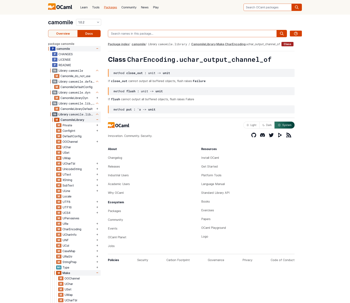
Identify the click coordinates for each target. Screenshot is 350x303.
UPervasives (71, 218)
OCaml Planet (117, 237)
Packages (110, 7)
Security (142, 260)
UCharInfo (70, 234)
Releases (114, 166)
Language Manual (213, 184)
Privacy (247, 260)
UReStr (67, 256)
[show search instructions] (296, 33)
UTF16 (67, 207)
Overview (63, 33)
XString (67, 180)
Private (67, 125)
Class (287, 44)
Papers (206, 219)
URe (65, 224)
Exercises (207, 210)
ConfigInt (69, 131)
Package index (118, 44)
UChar (67, 147)
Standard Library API (215, 193)
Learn (84, 7)
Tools (96, 7)
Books (205, 201)
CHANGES (66, 54)
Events (112, 228)
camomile (60, 22)
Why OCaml (116, 193)
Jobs (111, 246)
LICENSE (65, 59)
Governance (216, 260)
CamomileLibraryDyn (74, 98)
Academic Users (119, 184)
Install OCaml (210, 158)
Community (129, 7)
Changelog (115, 158)
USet (66, 152)
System (286, 125)
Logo (204, 236)
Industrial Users (118, 175)
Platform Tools (211, 175)
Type (66, 267)
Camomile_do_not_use (75, 76)
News (145, 7)
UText (67, 174)
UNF (66, 240)
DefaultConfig (72, 136)
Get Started (209, 166)
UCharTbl (69, 163)
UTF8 (66, 202)
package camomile (61, 44)
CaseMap (69, 251)
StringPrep (70, 262)
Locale (67, 196)
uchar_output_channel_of (263, 44)
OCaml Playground (213, 228)
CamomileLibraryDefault (77, 109)
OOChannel (70, 141)
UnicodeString (72, 169)
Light (253, 125)
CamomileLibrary (72, 120)
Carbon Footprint (178, 260)
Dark (269, 125)
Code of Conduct (283, 260)
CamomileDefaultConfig (76, 87)
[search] (297, 7)
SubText (68, 185)
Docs (89, 33)
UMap (67, 158)
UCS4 (66, 213)
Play (156, 7)
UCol (66, 245)
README (65, 65)
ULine (66, 191)
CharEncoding (72, 229)
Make (66, 273)
